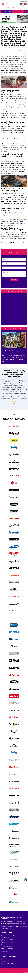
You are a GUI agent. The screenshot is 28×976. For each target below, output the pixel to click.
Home (2, 13)
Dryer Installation (5, 944)
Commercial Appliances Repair (8, 935)
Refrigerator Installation (7, 948)
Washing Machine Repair (7, 942)
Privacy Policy (4, 951)
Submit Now (14, 279)
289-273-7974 (6, 961)
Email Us (5, 959)
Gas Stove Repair (5, 937)
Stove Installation (5, 949)
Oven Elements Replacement (8, 940)
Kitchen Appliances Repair (7, 939)
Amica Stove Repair (8, 13)
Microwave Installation (6, 946)
